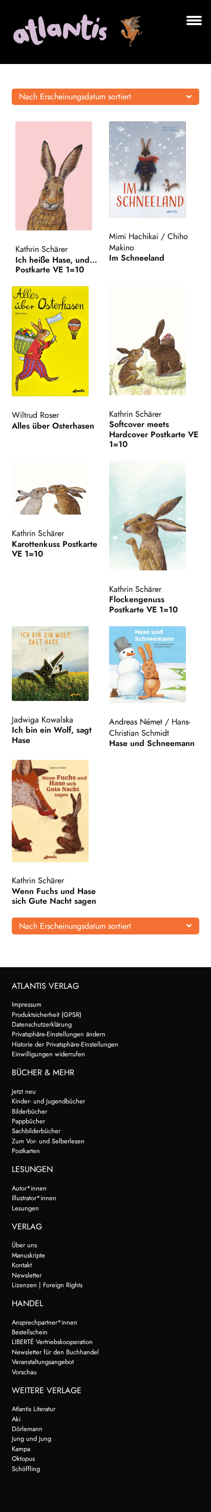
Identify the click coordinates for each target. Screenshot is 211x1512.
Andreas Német (135, 722)
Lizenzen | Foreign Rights (47, 1285)
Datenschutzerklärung (42, 1024)
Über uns (24, 1245)
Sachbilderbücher (36, 1131)
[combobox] (106, 97)
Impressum (26, 1004)
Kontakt (22, 1265)
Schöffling (26, 1469)
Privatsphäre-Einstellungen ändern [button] (59, 1034)
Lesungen (25, 1208)
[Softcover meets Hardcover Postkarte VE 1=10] (154, 340)
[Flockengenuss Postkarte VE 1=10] (154, 515)
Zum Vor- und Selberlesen (48, 1141)
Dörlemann (27, 1429)
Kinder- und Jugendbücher (48, 1101)
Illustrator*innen (34, 1198)
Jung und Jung (31, 1438)
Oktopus (23, 1458)
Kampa (21, 1449)
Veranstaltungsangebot (43, 1362)
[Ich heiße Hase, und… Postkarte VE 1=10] (60, 175)
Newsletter (26, 1275)
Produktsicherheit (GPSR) (46, 1014)
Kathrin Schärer (41, 249)
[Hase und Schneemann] (154, 665)
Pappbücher (28, 1121)
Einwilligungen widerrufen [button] (48, 1054)
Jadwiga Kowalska (42, 720)
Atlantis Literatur (33, 1409)
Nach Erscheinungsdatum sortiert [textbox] (75, 96)
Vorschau (24, 1372)
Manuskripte (28, 1255)
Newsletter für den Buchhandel (55, 1352)
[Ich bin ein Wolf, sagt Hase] (57, 663)
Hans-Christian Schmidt (149, 727)
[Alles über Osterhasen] (57, 341)
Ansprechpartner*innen (44, 1322)
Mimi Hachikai (133, 236)
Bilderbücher (29, 1111)
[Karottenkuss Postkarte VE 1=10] (57, 488)
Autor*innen (29, 1188)
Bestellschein (30, 1332)
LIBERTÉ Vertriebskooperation (52, 1342)
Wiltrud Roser (35, 415)
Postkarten (26, 1151)
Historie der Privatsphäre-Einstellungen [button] (65, 1044)
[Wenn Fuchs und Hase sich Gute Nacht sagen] (57, 811)
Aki (16, 1419)
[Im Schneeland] (154, 169)
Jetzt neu (24, 1091)
